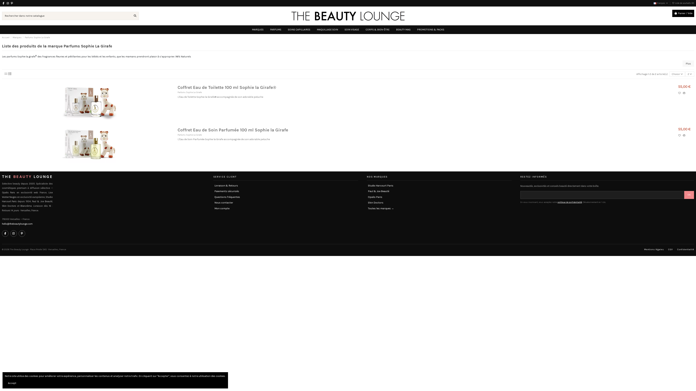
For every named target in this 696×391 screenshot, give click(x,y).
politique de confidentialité (570, 202)
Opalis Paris (375, 197)
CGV (670, 249)
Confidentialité (685, 249)
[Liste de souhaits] (680, 93)
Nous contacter (223, 202)
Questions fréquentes (227, 197)
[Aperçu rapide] (685, 93)
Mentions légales (654, 249)
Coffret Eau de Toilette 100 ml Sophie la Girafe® (227, 87)
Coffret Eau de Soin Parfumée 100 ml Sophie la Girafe (233, 130)
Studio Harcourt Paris (380, 185)
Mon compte (221, 208)
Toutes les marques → (381, 208)
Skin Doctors (375, 202)
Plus (688, 63)
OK (689, 195)
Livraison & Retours (226, 185)
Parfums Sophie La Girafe (190, 92)
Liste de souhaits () (684, 3)
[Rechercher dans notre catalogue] (135, 16)
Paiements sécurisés (226, 191)
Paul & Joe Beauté (378, 191)
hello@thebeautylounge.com (17, 223)
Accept (12, 383)
